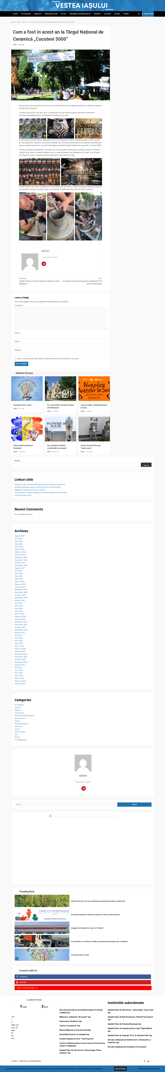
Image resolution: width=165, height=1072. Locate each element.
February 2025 (20, 584)
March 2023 (19, 646)
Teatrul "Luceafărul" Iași (69, 1026)
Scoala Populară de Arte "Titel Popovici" (76, 1039)
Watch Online (149, 14)
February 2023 (20, 649)
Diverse (18, 710)
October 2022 (20, 659)
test (16, 734)
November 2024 (21, 592)
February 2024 (20, 616)
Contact (14, 1061)
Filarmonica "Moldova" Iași (70, 1021)
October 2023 (20, 627)
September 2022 (21, 662)
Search (17, 461)
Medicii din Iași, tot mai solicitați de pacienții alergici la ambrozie (40, 484)
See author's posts (50, 257)
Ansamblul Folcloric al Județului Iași (74, 1034)
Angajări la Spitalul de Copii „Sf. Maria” (30, 490)
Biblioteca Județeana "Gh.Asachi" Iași (75, 1017)
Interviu (97, 14)
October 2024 (20, 595)
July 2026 (18, 538)
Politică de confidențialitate (30, 1061)
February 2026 (20, 552)
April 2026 (19, 547)
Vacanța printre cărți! (27, 388)
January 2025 (20, 587)
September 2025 (21, 565)
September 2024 (21, 598)
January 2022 (20, 684)
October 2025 (20, 563)
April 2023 (19, 643)
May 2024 (19, 608)
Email (17, 341)
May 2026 (19, 544)
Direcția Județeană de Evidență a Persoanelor (127, 1047)
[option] (83, 901)
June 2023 (19, 638)
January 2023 (20, 651)
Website (18, 350)
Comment (19, 305)
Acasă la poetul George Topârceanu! (94, 429)
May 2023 (19, 641)
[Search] (139, 14)
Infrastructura (51, 14)
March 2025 (19, 581)
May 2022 (19, 673)
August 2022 (20, 665)
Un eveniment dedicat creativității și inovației (60, 429)
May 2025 (19, 576)
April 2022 (19, 676)
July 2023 (18, 635)
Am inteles (120, 1069)
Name (18, 333)
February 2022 (20, 681)
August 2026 (20, 536)
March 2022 (19, 678)
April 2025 (19, 579)
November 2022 (21, 657)
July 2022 (18, 667)
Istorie (117, 14)
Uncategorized (20, 740)
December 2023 (21, 622)
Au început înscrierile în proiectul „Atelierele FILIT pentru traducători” (82, 281)
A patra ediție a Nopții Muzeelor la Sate (94, 388)
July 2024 (18, 603)
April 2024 (19, 611)
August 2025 (20, 568)
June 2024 (19, 606)
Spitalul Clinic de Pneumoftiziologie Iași (124, 1024)
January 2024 (20, 619)
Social (63, 14)
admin (15, 44)
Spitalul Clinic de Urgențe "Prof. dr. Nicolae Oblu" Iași (130, 1035)
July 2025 (18, 571)
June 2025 (19, 573)
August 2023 (20, 633)
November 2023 (21, 624)
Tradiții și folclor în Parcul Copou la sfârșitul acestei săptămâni (39, 281)
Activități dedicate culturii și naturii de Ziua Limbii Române (38, 487)
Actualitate (26, 14)
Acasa (15, 14)
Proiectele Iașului (21, 724)
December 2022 (21, 654)
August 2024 (20, 600)
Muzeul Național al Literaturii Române (75, 1030)
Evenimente (19, 713)
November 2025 (21, 560)
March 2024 (19, 614)
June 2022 (19, 670)
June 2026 (19, 541)
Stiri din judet (20, 732)
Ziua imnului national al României (27, 429)
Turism (126, 14)
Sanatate (37, 14)
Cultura (107, 14)
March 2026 (19, 549)
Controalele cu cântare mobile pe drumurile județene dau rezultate (41, 492)
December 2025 (21, 557)
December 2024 (21, 590)
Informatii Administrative (80, 14)
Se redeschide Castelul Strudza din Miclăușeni (60, 388)
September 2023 (21, 630)
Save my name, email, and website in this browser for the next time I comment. (48, 358)
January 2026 (20, 555)
